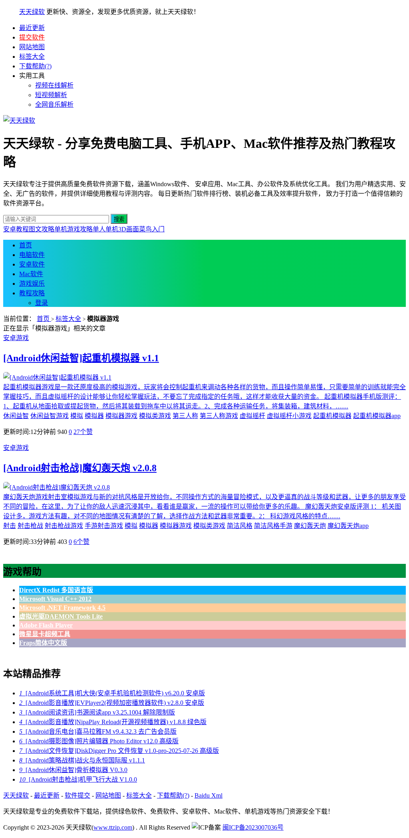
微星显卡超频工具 (44, 634)
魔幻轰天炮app (348, 525)
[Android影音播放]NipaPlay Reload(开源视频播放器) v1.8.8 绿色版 (112, 722)
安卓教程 (16, 229)
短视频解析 (51, 95)
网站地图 (32, 47)
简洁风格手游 (273, 525)
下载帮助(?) (35, 66)
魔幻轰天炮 (310, 525)
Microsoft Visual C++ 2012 (55, 598)
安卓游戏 (16, 337)
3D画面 (128, 229)
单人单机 (105, 229)
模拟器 (94, 415)
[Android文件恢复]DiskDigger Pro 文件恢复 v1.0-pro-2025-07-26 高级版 (119, 750)
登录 (41, 302)
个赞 (83, 431)
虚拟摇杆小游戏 (289, 415)
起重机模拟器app (377, 415)
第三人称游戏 (219, 415)
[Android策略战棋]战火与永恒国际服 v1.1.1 (82, 760)
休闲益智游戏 (49, 415)
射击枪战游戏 (64, 525)
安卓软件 (32, 264)
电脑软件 (32, 254)
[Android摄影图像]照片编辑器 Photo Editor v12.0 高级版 (99, 741)
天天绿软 (32, 11)
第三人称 (185, 415)
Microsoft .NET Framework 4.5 (62, 607)
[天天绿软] (19, 120)
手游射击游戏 (104, 525)
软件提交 (77, 795)
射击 (9, 525)
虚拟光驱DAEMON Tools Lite (61, 616)
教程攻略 (32, 293)
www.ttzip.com (112, 827)
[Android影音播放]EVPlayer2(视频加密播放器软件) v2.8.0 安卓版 (111, 702)
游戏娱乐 (32, 283)
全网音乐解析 (54, 104)
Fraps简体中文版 (43, 642)
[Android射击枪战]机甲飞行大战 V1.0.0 (78, 779)
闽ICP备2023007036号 (253, 827)
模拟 (76, 415)
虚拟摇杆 (252, 415)
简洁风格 (239, 525)
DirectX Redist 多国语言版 (56, 590)
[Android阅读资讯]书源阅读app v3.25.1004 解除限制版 (97, 712)
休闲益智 (16, 415)
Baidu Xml (208, 795)
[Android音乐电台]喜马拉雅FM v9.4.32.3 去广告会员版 (98, 731)
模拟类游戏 (155, 415)
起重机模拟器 (332, 415)
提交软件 (32, 37)
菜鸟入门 (152, 229)
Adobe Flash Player (46, 625)
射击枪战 (30, 525)
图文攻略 (41, 229)
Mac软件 (31, 274)
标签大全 (32, 56)
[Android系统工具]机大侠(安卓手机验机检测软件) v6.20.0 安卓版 (112, 693)
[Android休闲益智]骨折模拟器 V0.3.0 (73, 769)
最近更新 (32, 27)
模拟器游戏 (121, 415)
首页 (25, 245)
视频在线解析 (54, 85)
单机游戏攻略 (73, 229)
